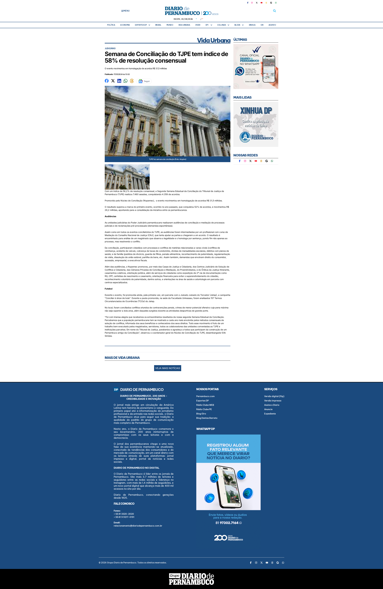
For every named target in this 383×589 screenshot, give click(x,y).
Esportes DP (141, 25)
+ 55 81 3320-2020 (124, 514)
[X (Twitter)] (257, 3)
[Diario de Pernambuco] (191, 10)
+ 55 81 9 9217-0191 (124, 517)
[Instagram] (252, 3)
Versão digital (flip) (274, 396)
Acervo (272, 25)
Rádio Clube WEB (205, 405)
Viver (197, 25)
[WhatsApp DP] (276, 3)
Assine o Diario (271, 405)
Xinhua (252, 25)
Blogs (237, 25)
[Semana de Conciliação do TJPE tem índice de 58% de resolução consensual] (107, 80)
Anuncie (268, 409)
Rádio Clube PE (204, 409)
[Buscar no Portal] (274, 11)
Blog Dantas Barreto (206, 418)
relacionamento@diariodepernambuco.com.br (138, 525)
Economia (125, 25)
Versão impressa (272, 400)
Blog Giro (201, 413)
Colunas (221, 25)
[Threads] (266, 3)
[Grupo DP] (191, 579)
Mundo (170, 25)
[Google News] (271, 3)
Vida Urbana (184, 25)
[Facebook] (249, 3)
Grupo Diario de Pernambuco (121, 562)
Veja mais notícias (167, 368)
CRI (262, 25)
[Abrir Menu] (122, 10)
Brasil (158, 25)
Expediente (270, 413)
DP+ (207, 25)
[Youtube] (261, 3)
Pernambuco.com (205, 396)
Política (111, 25)
